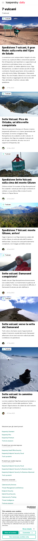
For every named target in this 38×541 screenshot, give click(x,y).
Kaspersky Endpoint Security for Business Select (17, 469)
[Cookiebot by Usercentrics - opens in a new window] (27, 507)
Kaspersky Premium (8, 437)
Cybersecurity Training (9, 497)
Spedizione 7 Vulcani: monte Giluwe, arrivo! (18, 232)
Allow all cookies (10, 532)
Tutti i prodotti (7, 456)
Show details (27, 529)
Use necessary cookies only (19, 537)
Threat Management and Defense (12, 488)
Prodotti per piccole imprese (12, 445)
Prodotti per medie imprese (11, 461)
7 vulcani (8, 18)
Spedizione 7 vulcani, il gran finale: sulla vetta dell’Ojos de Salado (18, 50)
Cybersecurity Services (9, 484)
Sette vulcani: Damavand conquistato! (16, 275)
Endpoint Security (7, 491)
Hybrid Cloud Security (9, 494)
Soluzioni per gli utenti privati (12, 426)
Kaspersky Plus (6, 434)
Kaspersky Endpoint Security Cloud (13, 453)
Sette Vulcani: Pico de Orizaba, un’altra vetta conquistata (15, 122)
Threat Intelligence (8, 500)
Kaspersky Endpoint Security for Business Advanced (18, 472)
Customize (26, 532)
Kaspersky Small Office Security (11, 450)
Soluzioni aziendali (8, 480)
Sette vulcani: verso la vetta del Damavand (18, 326)
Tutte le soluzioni (7, 441)
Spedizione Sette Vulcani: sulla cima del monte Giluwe (19, 181)
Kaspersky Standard (8, 431)
